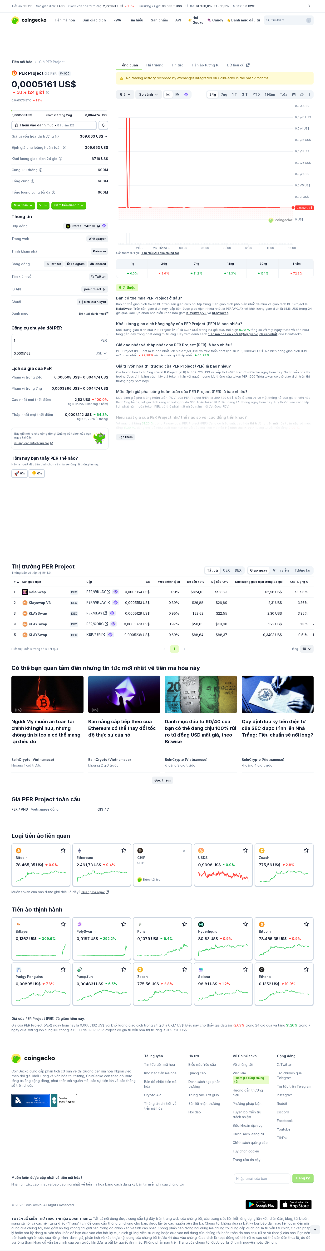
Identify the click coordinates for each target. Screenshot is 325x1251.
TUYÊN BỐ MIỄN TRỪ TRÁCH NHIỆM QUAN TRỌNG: (51, 1219)
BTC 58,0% (204, 6)
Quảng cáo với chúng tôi (31, 443)
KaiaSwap (124, 308)
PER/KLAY (94, 613)
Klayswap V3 (196, 313)
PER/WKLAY (96, 592)
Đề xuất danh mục (91, 313)
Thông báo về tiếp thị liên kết (31, 572)
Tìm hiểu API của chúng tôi (160, 253)
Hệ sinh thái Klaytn (240, 427)
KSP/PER (93, 635)
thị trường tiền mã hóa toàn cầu (274, 423)
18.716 (27, 6)
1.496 (60, 6)
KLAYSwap (220, 313)
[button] (97, 238)
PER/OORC (95, 624)
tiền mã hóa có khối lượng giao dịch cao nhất (242, 334)
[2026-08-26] (294, 94)
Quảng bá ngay (93, 892)
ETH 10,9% (221, 6)
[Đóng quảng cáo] (184, 851)
